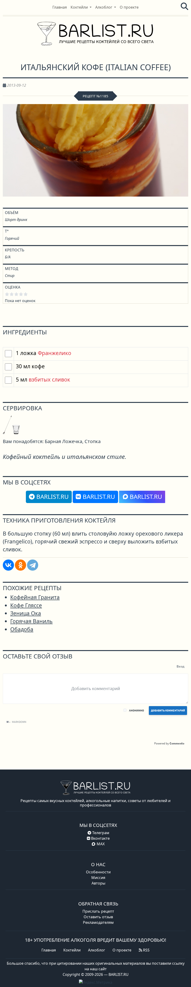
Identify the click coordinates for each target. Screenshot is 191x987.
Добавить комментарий (168, 710)
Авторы (98, 883)
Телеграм (100, 832)
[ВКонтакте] (8, 565)
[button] (81, 7)
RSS (146, 950)
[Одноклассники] (20, 565)
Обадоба (21, 629)
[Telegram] (32, 565)
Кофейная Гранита (35, 597)
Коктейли (72, 950)
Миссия (98, 877)
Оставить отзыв (98, 916)
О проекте (122, 950)
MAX (101, 843)
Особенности (98, 872)
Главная (48, 950)
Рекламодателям (98, 922)
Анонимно (136, 710)
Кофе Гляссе (26, 605)
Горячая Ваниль (31, 621)
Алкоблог (96, 950)
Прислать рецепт (98, 911)
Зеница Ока (25, 613)
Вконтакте (100, 838)
